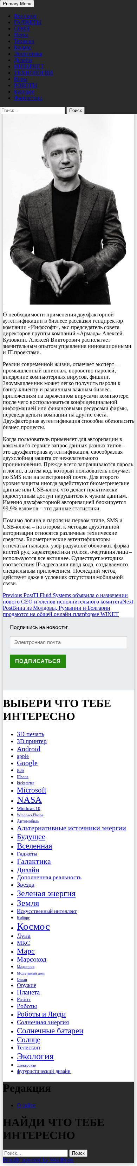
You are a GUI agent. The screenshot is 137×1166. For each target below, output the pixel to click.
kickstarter (25, 783)
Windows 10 (28, 808)
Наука (21, 35)
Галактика (34, 861)
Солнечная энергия (43, 1022)
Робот (24, 999)
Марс (26, 951)
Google (27, 763)
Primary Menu (17, 3)
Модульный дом (31, 973)
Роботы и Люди (41, 1014)
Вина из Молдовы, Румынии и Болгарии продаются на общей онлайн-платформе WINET (68, 608)
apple (23, 756)
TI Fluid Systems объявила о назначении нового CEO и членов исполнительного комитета (65, 598)
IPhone (22, 777)
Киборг (23, 917)
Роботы (27, 1006)
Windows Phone (30, 815)
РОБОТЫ (25, 85)
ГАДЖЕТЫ (27, 22)
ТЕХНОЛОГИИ (33, 73)
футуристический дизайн (44, 1071)
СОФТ (22, 29)
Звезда (25, 884)
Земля (28, 903)
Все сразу (25, 16)
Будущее (24, 92)
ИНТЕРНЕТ (29, 66)
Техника (24, 41)
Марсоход (31, 959)
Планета (28, 992)
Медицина (25, 967)
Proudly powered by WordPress (38, 1160)
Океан (22, 979)
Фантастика (28, 98)
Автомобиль (28, 821)
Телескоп (28, 1047)
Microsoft (31, 790)
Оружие (26, 985)
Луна (24, 935)
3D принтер (32, 741)
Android (28, 749)
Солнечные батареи (50, 1030)
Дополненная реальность (49, 877)
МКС (23, 943)
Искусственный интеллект (47, 911)
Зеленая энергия (46, 893)
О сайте (26, 1105)
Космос (23, 47)
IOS (20, 770)
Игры (20, 79)
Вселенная (34, 845)
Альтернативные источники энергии (71, 828)
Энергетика (28, 54)
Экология (35, 1056)
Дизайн (23, 60)
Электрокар (26, 1065)
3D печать (30, 734)
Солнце (28, 1039)
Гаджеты (27, 854)
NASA (29, 800)
